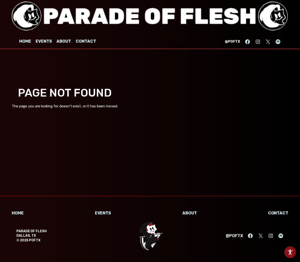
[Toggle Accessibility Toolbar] (290, 252)
